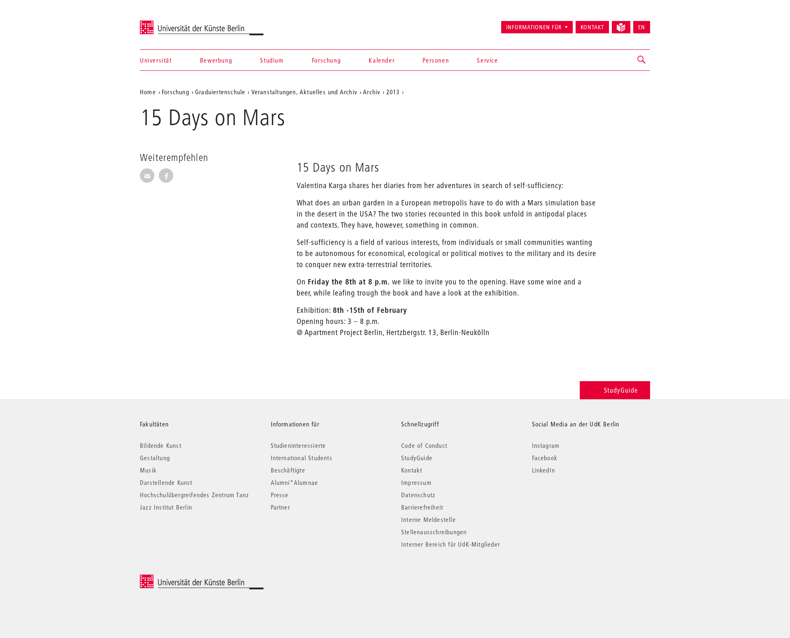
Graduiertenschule (220, 92)
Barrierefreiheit (422, 507)
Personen (436, 60)
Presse (280, 495)
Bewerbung (216, 60)
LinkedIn (543, 470)
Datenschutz (418, 495)
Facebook (545, 458)
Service (487, 60)
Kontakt (592, 27)
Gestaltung (155, 458)
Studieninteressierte (298, 445)
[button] (642, 60)
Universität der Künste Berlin (172, 23)
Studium (271, 60)
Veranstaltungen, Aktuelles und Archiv (304, 92)
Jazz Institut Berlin (166, 507)
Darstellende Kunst (166, 482)
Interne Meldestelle (428, 519)
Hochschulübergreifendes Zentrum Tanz (194, 495)
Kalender (382, 60)
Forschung (326, 60)
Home (148, 92)
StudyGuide (621, 390)
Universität (156, 60)
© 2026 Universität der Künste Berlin (183, 579)
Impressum (416, 482)
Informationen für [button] (534, 27)
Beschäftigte (288, 470)
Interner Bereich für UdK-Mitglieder (450, 544)
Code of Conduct (424, 445)
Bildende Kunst (160, 445)
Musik (148, 470)
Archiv (371, 92)
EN (641, 27)
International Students (301, 458)
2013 (393, 92)
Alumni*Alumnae (294, 482)
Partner (280, 507)
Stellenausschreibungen (434, 532)
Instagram (546, 445)
